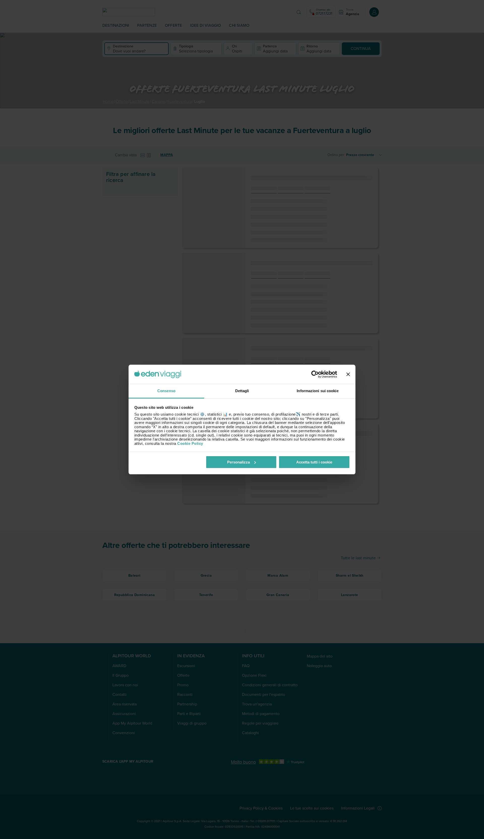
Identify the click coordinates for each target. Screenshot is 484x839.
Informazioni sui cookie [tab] (317, 391)
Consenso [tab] (166, 391)
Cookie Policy (190, 443)
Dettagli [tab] (242, 391)
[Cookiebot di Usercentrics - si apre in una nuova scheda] (315, 374)
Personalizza (238, 462)
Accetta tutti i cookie (314, 462)
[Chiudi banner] (348, 374)
